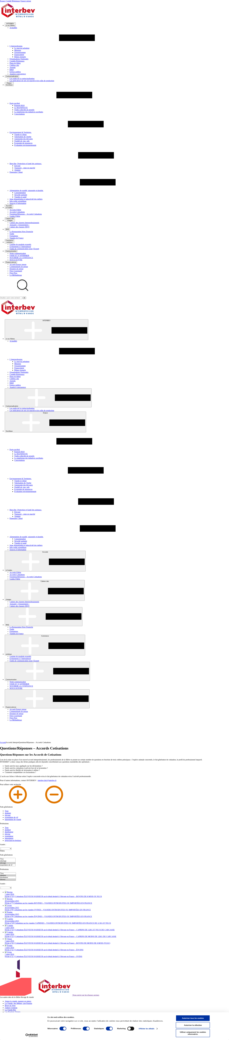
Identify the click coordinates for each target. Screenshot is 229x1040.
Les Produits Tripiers (12, 1012)
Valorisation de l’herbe (22, 137)
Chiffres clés (14, 65)
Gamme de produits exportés (20, 244)
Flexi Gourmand (16, 271)
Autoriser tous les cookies (193, 1018)
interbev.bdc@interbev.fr (47, 780)
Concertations (19, 114)
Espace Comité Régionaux (10, 1)
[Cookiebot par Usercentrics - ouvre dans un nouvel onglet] (31, 1035)
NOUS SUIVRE (16, 260)
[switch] (86, 1028)
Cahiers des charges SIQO (19, 227)
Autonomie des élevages (23, 139)
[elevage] (7, 863)
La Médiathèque (16, 275)
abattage (8, 813)
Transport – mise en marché (24, 168)
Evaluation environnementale (25, 145)
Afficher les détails (146, 1029)
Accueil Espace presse (18, 264)
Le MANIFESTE (21, 108)
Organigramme (20, 52)
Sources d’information (18, 203)
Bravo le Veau (10, 1006)
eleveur (7, 834)
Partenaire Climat (16, 172)
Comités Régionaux (17, 61)
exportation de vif (11, 817)
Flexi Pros (13, 273)
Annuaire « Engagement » (19, 225)
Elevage (17, 166)
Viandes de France (16, 238)
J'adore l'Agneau (11, 1008)
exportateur (9, 836)
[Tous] (7, 859)
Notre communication (18, 253)
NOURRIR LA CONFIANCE (21, 258)
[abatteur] (8, 875)
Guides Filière (15, 216)
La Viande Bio (10, 1010)
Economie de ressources (23, 143)
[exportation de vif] (7, 865)
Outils (12, 234)
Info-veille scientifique (18, 201)
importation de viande (13, 819)
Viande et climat (20, 135)
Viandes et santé (20, 197)
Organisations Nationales (19, 59)
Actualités (13, 28)
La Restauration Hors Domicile (21, 232)
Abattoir (17, 170)
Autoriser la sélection (193, 1025)
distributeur (9, 832)
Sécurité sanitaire (20, 195)
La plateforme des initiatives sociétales (28, 112)
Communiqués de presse (19, 267)
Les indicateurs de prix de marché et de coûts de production (32, 81)
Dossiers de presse (16, 269)
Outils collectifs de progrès (24, 110)
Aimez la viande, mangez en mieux (18, 1001)
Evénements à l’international (20, 247)
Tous (6, 811)
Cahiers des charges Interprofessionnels (24, 223)
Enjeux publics (15, 72)
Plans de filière (15, 63)
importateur (9, 838)
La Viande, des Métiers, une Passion (18, 1003)
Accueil (3, 742)
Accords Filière (15, 210)
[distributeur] (8, 877)
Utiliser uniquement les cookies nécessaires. (193, 1033)
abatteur (8, 830)
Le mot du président (21, 48)
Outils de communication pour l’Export (24, 249)
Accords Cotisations (17, 212)
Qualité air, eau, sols (21, 141)
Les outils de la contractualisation (22, 79)
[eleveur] (8, 879)
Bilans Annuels (20, 57)
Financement (19, 55)
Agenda (13, 67)
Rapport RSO (19, 105)
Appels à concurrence (18, 74)
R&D (12, 70)
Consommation (20, 193)
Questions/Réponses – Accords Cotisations (26, 214)
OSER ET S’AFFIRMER (19, 256)
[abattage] (7, 861)
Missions (17, 50)
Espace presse (26, 1)
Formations (14, 236)
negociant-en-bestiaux (13, 840)
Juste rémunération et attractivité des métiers (26, 199)
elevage (7, 815)
